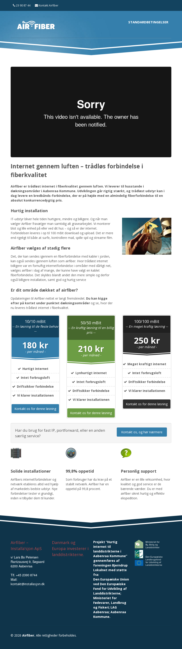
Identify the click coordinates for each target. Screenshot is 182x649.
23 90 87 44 (22, 5)
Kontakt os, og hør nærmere (141, 432)
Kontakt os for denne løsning (35, 409)
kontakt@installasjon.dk (28, 584)
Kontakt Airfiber (48, 5)
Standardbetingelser (148, 22)
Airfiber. (28, 635)
